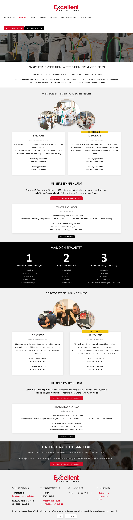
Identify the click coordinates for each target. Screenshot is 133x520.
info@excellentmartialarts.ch (23, 496)
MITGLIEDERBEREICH (68, 18)
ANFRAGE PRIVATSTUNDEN (66, 237)
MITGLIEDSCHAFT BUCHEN (14, 28)
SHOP (33, 18)
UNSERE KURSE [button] (9, 18)
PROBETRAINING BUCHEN (34, 28)
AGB (100, 499)
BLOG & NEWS (86, 18)
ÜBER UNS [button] (23, 18)
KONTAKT (53, 18)
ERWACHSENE (48, 496)
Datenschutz (104, 493)
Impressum (103, 496)
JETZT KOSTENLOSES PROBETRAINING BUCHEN (66, 198)
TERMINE (43, 18)
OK (60, 516)
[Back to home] (66, 7)
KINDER (46, 493)
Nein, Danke (70, 516)
